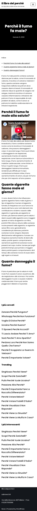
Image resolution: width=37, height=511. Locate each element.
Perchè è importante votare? (16, 357)
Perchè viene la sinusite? (14, 413)
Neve (3, 509)
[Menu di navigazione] (33, 4)
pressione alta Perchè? (13, 384)
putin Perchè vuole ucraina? (16, 380)
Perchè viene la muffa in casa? (18, 417)
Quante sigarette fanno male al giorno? (19, 67)
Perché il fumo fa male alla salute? (17, 63)
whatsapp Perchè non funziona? (18, 316)
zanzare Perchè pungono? (15, 312)
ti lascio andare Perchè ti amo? (18, 333)
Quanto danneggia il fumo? (14, 70)
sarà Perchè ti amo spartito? (16, 338)
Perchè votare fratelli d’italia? (17, 401)
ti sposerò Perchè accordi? (15, 329)
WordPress (20, 509)
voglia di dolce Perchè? (13, 320)
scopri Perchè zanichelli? (14, 376)
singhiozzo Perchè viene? (14, 371)
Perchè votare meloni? (13, 396)
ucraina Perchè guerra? (14, 325)
